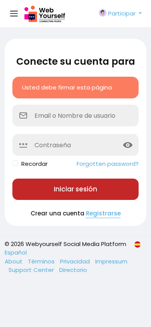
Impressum (111, 261)
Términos (42, 261)
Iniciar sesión (75, 189)
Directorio (73, 270)
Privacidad (75, 261)
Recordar (34, 164)
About (14, 261)
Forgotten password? (108, 164)
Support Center (32, 270)
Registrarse (103, 213)
